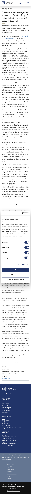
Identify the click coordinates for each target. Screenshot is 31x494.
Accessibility (10, 471)
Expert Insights (6, 408)
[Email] (10, 393)
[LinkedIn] (3, 393)
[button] (20, 3)
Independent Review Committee (12, 428)
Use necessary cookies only (16, 279)
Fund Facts (5, 423)
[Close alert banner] (27, 488)
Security (9, 476)
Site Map (9, 478)
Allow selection (15, 274)
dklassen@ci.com (6, 378)
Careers (5, 412)
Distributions (6, 425)
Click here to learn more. (13, 491)
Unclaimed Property (12, 474)
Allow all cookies (15, 270)
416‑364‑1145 (10, 441)
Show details (22, 264)
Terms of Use (10, 464)
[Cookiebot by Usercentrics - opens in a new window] (22, 213)
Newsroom (5, 405)
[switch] (26, 247)
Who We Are (6, 403)
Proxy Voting (6, 421)
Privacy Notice (10, 469)
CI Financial (6, 410)
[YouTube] (7, 393)
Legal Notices (10, 466)
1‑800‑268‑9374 (12, 443)
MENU (27, 3)
